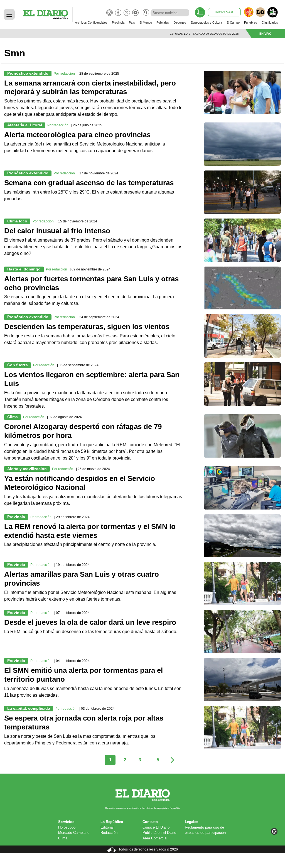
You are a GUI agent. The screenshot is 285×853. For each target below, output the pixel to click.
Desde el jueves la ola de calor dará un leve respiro (90, 622)
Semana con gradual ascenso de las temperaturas (89, 183)
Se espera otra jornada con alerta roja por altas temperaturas (83, 722)
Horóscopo (66, 827)
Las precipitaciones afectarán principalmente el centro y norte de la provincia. (80, 544)
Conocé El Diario (155, 827)
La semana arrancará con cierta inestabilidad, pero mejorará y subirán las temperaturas (90, 87)
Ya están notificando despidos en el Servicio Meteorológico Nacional (79, 482)
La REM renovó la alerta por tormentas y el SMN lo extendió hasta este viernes (90, 531)
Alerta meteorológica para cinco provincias (77, 135)
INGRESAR (224, 12)
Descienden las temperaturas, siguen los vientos (86, 326)
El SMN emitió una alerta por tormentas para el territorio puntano (83, 674)
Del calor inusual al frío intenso (57, 231)
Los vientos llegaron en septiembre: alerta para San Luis (92, 379)
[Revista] (200, 12)
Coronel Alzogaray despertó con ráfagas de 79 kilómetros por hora (83, 431)
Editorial (107, 827)
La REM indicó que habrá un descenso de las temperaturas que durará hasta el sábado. (91, 631)
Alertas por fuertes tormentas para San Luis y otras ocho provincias (91, 283)
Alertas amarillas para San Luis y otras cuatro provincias (81, 578)
